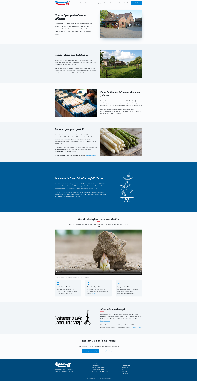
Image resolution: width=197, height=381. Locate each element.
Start (74, 3)
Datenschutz (125, 373)
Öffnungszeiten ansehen (90, 351)
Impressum (124, 371)
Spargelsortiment (102, 3)
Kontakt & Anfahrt (108, 351)
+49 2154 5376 (100, 369)
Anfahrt (124, 369)
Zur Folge (93, 293)
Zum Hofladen (137, 3)
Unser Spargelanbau (116, 3)
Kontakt (126, 3)
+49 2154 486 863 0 (135, 327)
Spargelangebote (91, 155)
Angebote (92, 3)
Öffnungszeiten (83, 3)
